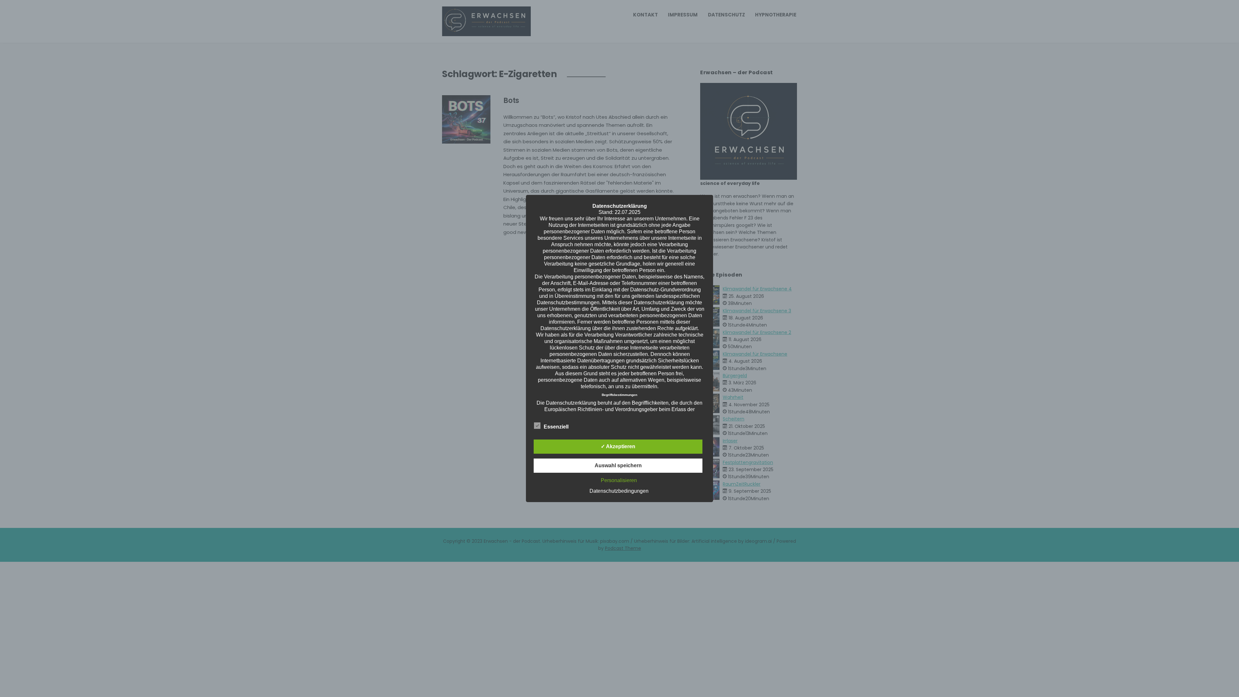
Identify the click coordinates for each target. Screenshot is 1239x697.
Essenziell (556, 426)
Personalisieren (619, 480)
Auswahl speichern (618, 465)
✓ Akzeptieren (618, 446)
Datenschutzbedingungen (619, 491)
